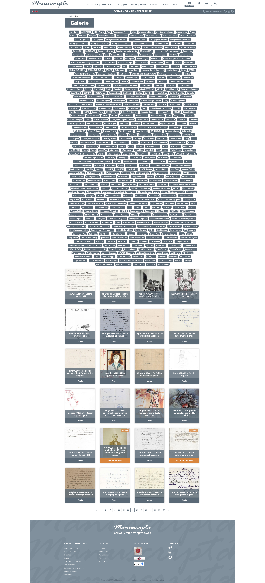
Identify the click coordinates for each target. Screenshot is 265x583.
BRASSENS (98, 66)
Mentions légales (70, 571)
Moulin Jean (191, 192)
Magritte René (128, 173)
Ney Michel (74, 200)
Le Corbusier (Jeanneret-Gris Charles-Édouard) (92, 161)
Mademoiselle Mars (76, 173)
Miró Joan (105, 188)
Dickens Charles (190, 108)
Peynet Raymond (118, 207)
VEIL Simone (188, 253)
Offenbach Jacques (76, 203)
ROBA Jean (100, 219)
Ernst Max (194, 120)
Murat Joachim (78, 196)
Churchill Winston (185, 85)
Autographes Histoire (158, 40)
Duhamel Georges (74, 120)
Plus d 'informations (115, 460)
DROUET (177, 112)
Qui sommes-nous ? (71, 548)
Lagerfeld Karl (128, 154)
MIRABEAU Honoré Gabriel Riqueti (84, 188)
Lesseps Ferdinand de (82, 165)
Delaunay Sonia (105, 108)
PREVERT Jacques (187, 211)
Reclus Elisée (145, 215)
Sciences (131, 234)
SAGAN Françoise (191, 226)
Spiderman (104, 238)
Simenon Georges (169, 234)
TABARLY (133, 241)
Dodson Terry (97, 112)
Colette (139, 93)
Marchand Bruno (108, 177)
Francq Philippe (94, 131)
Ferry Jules (136, 123)
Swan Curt (122, 241)
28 (141, 510)
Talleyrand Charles (182, 241)
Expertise (153, 4)
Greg (187, 139)
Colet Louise (128, 93)
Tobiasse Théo (175, 245)
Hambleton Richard (177, 142)
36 (159, 510)
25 (128, 510)
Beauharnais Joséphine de (126, 51)
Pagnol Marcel (156, 203)
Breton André (147, 66)
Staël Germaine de (119, 238)
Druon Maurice (93, 116)
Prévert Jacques (75, 215)
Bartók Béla (77, 51)
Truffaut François (146, 249)
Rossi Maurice (128, 222)
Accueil (69, 16)
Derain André (133, 108)
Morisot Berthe (144, 192)
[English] (36, 11)
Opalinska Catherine (95, 203)
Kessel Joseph (162, 150)
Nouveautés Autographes (120, 200)
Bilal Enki (108, 59)
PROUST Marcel (91, 215)
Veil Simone (175, 253)
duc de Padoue (142, 116)
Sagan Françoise (174, 226)
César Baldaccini (148, 78)
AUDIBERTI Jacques (187, 36)
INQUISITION (75, 150)
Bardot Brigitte (171, 47)
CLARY (108, 89)
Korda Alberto (189, 150)
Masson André (109, 180)
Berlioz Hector (160, 55)
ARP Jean (82, 36)
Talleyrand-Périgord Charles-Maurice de (85, 245)
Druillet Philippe (77, 116)
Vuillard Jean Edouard (104, 264)
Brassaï (88, 66)
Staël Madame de (137, 238)
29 (146, 510)
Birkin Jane (129, 59)
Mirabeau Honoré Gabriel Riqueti (183, 184)
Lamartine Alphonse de (93, 158)
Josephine (139, 150)
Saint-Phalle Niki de (124, 230)
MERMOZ (104, 184)
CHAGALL (161, 78)
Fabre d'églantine (94, 123)
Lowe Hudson (132, 169)
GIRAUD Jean (74, 139)
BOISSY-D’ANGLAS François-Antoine (85, 62)
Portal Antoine (136, 211)
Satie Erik (93, 234)
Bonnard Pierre (141, 62)
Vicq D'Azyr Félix (79, 260)
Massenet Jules (79, 180)
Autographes (97, 40)
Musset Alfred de (113, 196)
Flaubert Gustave (80, 127)
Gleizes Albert (125, 139)
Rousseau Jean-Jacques (76, 226)
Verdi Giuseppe (108, 257)
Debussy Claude (190, 104)
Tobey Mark (161, 245)
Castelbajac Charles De (107, 74)
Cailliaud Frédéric (189, 66)
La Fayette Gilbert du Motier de (82, 154)
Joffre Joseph (127, 150)
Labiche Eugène (113, 154)
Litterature (110, 165)
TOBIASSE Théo (190, 245)
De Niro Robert (175, 104)
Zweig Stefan (163, 264)
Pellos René (74, 207)
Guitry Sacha (146, 142)
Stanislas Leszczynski (188, 238)
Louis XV (99, 169)
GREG (194, 139)
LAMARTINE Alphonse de (186, 154)
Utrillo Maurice (78, 253)
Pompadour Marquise (109, 211)
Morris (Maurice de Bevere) (173, 192)
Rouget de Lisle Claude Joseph (183, 222)
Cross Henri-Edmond (157, 97)
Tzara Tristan (161, 249)
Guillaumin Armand (121, 142)
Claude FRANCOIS (147, 89)
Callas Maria (119, 70)
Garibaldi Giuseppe (78, 135)
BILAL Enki (118, 59)
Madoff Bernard (112, 173)
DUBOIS (105, 116)
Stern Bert (110, 241)
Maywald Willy (186, 180)
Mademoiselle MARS (95, 173)
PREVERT (174, 211)
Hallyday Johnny (160, 142)
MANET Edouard (189, 173)
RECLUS (134, 215)
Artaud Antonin (136, 36)
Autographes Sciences (100, 43)
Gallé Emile (186, 131)
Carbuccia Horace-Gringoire (152, 70)
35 (155, 510)
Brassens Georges (112, 66)
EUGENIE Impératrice (76, 123)
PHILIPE (137, 207)
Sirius (182, 234)
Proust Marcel (106, 215)
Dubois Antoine (126, 116)
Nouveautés (101, 200)
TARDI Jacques (123, 245)
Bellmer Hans (78, 55)
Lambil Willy (110, 158)
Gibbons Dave (174, 135)
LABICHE (101, 154)
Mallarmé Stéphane (159, 173)
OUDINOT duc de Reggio (116, 203)
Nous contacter (70, 551)
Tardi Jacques (109, 245)
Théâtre (149, 245)
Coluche (148, 93)
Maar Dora (175, 169)
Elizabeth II (170, 120)
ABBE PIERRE (86, 32)
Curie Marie (173, 97)
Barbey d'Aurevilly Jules (152, 47)
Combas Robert (160, 93)
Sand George (162, 230)
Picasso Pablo (76, 211)
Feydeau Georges (167, 123)
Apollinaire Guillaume (164, 32)
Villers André (150, 260)
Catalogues (68, 575)
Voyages (188, 260)
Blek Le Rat (155, 59)
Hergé (130, 146)
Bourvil (168, 62)
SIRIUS (189, 234)
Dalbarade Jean (119, 100)
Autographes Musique (79, 43)
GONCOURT (162, 139)
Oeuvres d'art (189, 200)
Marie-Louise (123, 177)
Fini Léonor (182, 123)
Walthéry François (123, 264)
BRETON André (162, 66)
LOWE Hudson (146, 169)
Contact (175, 4)
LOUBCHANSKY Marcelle (181, 165)
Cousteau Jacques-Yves (114, 97)
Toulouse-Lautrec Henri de (95, 249)
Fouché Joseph (96, 127)
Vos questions (69, 565)
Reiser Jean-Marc (160, 215)
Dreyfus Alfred (164, 112)
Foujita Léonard (111, 127)
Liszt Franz (98, 165)
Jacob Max (103, 150)
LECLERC (117, 161)
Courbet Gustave (95, 97)
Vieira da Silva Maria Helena (131, 260)
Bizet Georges (142, 59)
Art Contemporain (106, 36)
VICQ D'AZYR (185, 257)
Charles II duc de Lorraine (180, 81)
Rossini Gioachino (144, 222)
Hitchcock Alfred (153, 146)
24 (124, 510)
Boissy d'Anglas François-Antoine (176, 59)
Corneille (190, 93)
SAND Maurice (189, 230)
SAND (151, 230)
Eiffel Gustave (142, 120)
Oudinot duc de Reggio (138, 203)
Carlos (183, 70)
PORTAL (124, 211)
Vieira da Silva (111, 260)
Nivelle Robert (87, 200)
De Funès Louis (149, 104)
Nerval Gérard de (169, 196)
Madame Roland (188, 169)
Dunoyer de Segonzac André (122, 120)
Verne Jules (150, 257)
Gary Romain (94, 135)
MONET (176, 188)
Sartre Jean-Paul (79, 234)
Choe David (159, 85)
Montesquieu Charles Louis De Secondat (119, 192)
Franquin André (109, 131)
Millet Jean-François (146, 184)
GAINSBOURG (156, 131)
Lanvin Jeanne (149, 158)
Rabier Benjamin (121, 215)
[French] (33, 11)
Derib (144, 108)
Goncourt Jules (176, 139)
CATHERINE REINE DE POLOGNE (144, 74)
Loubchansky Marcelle (160, 165)
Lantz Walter (136, 158)
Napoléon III (154, 196)
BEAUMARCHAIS (146, 51)
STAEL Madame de (154, 238)
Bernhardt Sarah (94, 59)
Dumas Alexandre (101, 120)
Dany (166, 100)
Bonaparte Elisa (108, 62)
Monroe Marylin (93, 192)
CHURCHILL (171, 85)
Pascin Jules (169, 203)
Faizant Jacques (110, 123)
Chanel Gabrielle (111, 81)
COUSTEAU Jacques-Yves (136, 97)
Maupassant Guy (171, 180)
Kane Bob (149, 150)
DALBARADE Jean (103, 100)
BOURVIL (177, 62)
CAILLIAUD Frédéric (77, 70)
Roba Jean (89, 219)
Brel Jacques (134, 66)
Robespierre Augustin (138, 219)
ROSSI (117, 222)
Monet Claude (188, 188)
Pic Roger (167, 207)
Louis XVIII (120, 169)
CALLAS (109, 70)
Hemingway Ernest (108, 146)
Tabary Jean (155, 241)
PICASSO (191, 207)
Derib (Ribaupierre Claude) (160, 108)
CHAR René (162, 81)
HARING (191, 142)
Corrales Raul (79, 97)
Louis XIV (89, 169)
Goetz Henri (149, 139)
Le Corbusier (176, 158)
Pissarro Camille (91, 211)
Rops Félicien (107, 222)
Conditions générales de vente (75, 568)
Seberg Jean (142, 234)
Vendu (80, 301)
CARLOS (192, 70)
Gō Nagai (137, 139)
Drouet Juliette (189, 112)
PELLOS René (87, 207)
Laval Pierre (163, 158)
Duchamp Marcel (157, 116)
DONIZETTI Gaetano (129, 112)
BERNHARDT (80, 59)
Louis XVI (109, 169)
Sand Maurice (175, 230)
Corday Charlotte (177, 93)
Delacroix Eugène (89, 108)
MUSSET (100, 196)
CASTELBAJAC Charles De (85, 74)
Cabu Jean (175, 66)
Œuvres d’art (103, 558)
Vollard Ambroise (165, 260)
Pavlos (193, 203)
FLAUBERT (193, 123)
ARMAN (73, 36)
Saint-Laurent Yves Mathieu (102, 230)
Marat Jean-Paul (92, 177)
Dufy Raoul (178, 116)
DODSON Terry (112, 112)
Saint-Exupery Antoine (79, 230)
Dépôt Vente (68, 558)
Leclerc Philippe (129, 161)
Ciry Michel (98, 89)
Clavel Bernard (172, 89)
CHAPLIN (124, 81)
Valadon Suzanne (109, 253)
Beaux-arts (187, 51)
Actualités (164, 4)
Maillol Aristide (143, 173)
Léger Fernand (159, 161)
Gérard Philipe (145, 135)
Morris (156, 192)
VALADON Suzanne (126, 253)
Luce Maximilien (161, 169)
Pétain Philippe (102, 207)
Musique (90, 196)
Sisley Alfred (73, 238)
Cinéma (88, 89)
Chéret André (146, 85)
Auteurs (143, 4)
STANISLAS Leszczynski (84, 241)
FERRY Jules (124, 123)
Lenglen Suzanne (175, 161)
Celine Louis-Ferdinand (81, 78)
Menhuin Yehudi (74, 184)
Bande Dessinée (124, 47)
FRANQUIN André (126, 131)
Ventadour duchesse (83, 257)
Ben (106, 55)
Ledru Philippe (145, 161)
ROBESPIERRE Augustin (117, 219)
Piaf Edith (156, 207)
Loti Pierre (144, 165)
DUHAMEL (190, 116)
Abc (108, 32)
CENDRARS (119, 78)
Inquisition (187, 146)
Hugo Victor (175, 146)
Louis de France (76, 169)
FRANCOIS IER (79, 131)
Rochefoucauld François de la (183, 219)
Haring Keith (78, 146)
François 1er (175, 127)
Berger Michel (116, 55)
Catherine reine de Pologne (170, 74)
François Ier (187, 127)
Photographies (104, 561)
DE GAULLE (162, 104)
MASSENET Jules (94, 180)
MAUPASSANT (155, 180)
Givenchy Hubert (109, 139)
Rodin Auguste (76, 222)
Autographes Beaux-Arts (116, 40)
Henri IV (122, 146)
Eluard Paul (182, 120)
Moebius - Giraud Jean (161, 188)
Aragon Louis (181, 32)
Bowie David (189, 62)
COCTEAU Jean (100, 93)
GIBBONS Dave (189, 135)
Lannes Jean (123, 158)
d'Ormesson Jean (86, 100)
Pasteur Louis (182, 203)
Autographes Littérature (180, 40)
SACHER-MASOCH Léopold (99, 226)
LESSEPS (188, 161)
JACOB (85, 150)
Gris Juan (73, 142)
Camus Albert (132, 70)
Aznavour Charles (161, 43)
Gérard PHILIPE (160, 135)
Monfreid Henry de (76, 192)
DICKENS (177, 108)
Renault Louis (190, 215)
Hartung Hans (92, 146)
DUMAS (88, 120)
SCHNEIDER (104, 234)
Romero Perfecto (92, 222)
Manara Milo (175, 173)
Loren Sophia (131, 165)
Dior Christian (75, 112)
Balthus (87, 47)
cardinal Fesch (172, 70)
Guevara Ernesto (103, 142)
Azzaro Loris (176, 43)
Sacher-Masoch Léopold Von (124, 226)
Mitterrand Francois (120, 188)
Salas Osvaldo (140, 230)
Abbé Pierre (99, 32)
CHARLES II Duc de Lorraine (83, 85)
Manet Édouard (77, 177)
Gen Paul (122, 135)
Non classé (74, 32)
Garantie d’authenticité (72, 561)
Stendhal (99, 241)
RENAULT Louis (176, 215)
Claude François (131, 89)
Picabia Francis (179, 207)
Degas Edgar (74, 108)
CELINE (187, 74)
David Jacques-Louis (132, 104)
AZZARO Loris (189, 43)
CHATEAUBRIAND (103, 85)
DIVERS (86, 112)
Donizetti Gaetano (148, 112)
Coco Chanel (76, 93)
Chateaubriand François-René (125, 85)
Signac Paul (154, 234)
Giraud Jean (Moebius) (91, 139)
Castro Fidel (124, 74)
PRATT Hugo (162, 211)
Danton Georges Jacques (151, 100)
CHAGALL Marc (174, 78)
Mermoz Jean (116, 184)
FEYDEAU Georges (150, 123)
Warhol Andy (139, 264)
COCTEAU (87, 93)
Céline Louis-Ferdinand (102, 78)
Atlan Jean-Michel (153, 36)
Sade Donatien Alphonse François (151, 226)
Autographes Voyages (142, 43)
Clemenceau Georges (189, 89)
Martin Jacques (188, 177)
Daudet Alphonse (178, 100)
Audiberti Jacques (170, 36)
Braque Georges (75, 66)
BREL (124, 66)
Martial (150, 177)
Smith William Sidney (89, 238)
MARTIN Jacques (172, 177)
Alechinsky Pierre (146, 32)
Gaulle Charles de (109, 135)
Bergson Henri (146, 55)
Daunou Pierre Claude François (80, 104)
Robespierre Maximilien (159, 219)
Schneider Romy (117, 234)
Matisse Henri (141, 180)
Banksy (137, 47)
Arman (192, 32)
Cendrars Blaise (132, 78)
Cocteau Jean (114, 93)
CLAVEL (160, 89)
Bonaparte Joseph (125, 62)
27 (137, 510)
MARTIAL (159, 177)
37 (164, 510)
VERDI (97, 257)
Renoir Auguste (76, 219)
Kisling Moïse (175, 150)
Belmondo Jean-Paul (94, 55)
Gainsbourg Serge (171, 131)
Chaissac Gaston (95, 81)
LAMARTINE (168, 154)
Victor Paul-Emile (96, 260)
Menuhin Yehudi (91, 184)
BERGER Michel (131, 55)
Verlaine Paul (138, 257)
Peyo (130, 207)
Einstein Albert (157, 120)
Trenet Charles (115, 249)
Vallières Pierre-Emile (145, 253)
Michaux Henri (130, 184)
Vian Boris (162, 257)
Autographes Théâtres (121, 43)
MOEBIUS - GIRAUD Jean (140, 188)
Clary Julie (118, 89)
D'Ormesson (186, 97)
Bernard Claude (186, 55)
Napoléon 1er (140, 196)
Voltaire (178, 260)
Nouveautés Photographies (169, 200)
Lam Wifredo (142, 154)
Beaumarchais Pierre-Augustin (167, 51)
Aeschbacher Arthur (121, 32)
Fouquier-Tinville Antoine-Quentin (153, 127)
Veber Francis (162, 253)
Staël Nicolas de (171, 238)
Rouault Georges (161, 222)
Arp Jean (92, 36)
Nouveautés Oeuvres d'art (144, 200)
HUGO (165, 146)
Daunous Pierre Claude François (108, 104)
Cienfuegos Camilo (74, 89)
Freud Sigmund (142, 131)
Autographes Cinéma (137, 40)
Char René (150, 81)
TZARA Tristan (176, 249)
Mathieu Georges (126, 180)
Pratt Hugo (149, 211)
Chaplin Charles (137, 81)
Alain (134, 32)
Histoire (139, 146)
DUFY (169, 116)
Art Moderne (122, 36)
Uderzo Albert (191, 249)
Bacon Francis (75, 47)
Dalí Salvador (133, 100)
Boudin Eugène (157, 62)
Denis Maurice (119, 108)
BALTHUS (97, 47)
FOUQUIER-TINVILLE (128, 127)
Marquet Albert (138, 177)
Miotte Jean (162, 184)
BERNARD (173, 55)
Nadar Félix (127, 196)
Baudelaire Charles (105, 51)
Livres (120, 165)
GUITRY (135, 142)
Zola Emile (151, 264)
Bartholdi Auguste (187, 47)
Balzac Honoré (109, 47)
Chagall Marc (188, 78)
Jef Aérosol (114, 150)
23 (119, 510)
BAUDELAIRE (90, 51)
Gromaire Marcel (87, 142)
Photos (134, 4)
